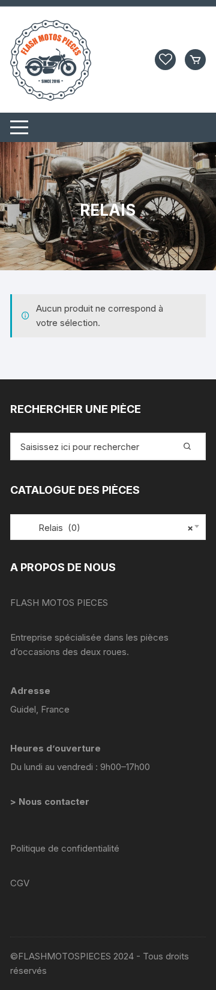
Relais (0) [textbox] (105, 527)
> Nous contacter (51, 801)
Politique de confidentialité (64, 848)
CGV (19, 883)
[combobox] (108, 527)
